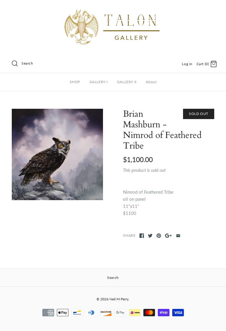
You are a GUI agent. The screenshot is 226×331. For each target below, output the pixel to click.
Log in (187, 64)
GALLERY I (98, 82)
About (151, 82)
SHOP (75, 82)
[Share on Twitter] (150, 235)
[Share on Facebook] (141, 235)
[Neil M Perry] (113, 9)
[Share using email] (178, 235)
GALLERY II (127, 82)
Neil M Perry (119, 299)
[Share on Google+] (168, 235)
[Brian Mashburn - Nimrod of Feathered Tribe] (57, 154)
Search (27, 63)
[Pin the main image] (159, 235)
